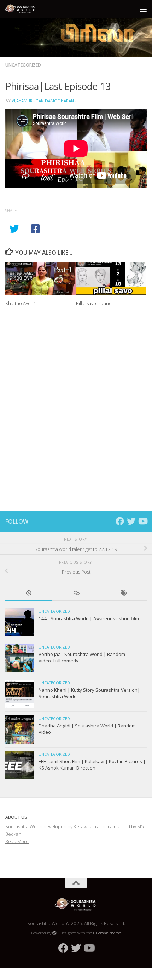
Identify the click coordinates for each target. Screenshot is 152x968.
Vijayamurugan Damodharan (43, 100)
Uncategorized (23, 65)
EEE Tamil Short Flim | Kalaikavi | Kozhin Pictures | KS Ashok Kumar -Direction (92, 764)
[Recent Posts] (28, 594)
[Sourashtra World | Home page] (26, 9)
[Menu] (143, 9)
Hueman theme (107, 932)
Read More (17, 841)
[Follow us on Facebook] (120, 521)
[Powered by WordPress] (54, 933)
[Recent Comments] (75, 594)
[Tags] (123, 594)
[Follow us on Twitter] (131, 521)
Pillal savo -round (94, 303)
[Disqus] (76, 418)
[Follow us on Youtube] (142, 521)
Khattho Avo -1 (20, 303)
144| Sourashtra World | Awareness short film (89, 618)
